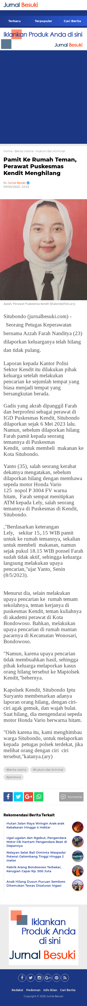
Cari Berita (72, 21)
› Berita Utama (23, 151)
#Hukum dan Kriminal (48, 769)
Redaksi (17, 990)
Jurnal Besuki (54, 996)
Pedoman (33, 990)
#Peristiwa (13, 777)
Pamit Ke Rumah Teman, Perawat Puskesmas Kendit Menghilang (40, 166)
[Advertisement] (43, 97)
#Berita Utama (16, 769)
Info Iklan (50, 990)
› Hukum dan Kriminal (49, 151)
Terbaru (14, 21)
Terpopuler (43, 21)
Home (7, 151)
